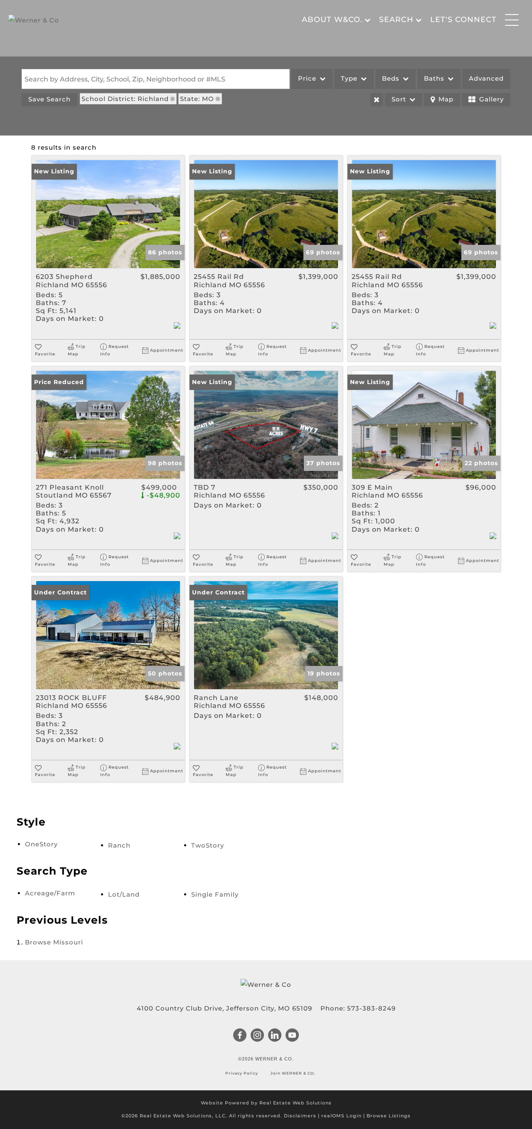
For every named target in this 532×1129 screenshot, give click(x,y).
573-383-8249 (371, 1008)
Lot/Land (124, 894)
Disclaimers (300, 1116)
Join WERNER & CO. (292, 1073)
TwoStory (207, 845)
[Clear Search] (376, 99)
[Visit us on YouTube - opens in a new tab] (292, 1035)
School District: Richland (125, 99)
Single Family (215, 894)
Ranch (119, 845)
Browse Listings (389, 1116)
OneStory (41, 844)
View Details (108, 214)
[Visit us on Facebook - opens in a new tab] (240, 1035)
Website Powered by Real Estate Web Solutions (266, 1103)
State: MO (197, 99)
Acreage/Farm (50, 893)
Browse (54, 942)
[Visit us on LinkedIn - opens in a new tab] (275, 1035)
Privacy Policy (242, 1073)
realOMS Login (341, 1116)
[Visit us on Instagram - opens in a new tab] (257, 1035)
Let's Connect (463, 19)
